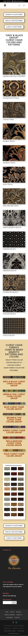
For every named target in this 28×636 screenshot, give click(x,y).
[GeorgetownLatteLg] (14, 96)
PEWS (7, 612)
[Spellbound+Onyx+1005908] (14, 74)
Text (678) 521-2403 (9, 631)
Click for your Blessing (9, 595)
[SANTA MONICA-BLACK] (14, 225)
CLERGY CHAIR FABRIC (14, 27)
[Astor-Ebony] (14, 182)
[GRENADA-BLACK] (14, 268)
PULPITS (12, 612)
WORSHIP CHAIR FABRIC (14, 14)
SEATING (18, 612)
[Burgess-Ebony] (14, 139)
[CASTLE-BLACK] (14, 333)
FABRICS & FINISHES (10, 614)
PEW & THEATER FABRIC (14, 21)
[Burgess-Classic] (14, 160)
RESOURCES (10, 617)
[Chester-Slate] (14, 117)
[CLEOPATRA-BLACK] (14, 290)
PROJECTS (19, 614)
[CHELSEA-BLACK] (14, 311)
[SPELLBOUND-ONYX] (14, 204)
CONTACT (17, 617)
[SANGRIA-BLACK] (14, 247)
